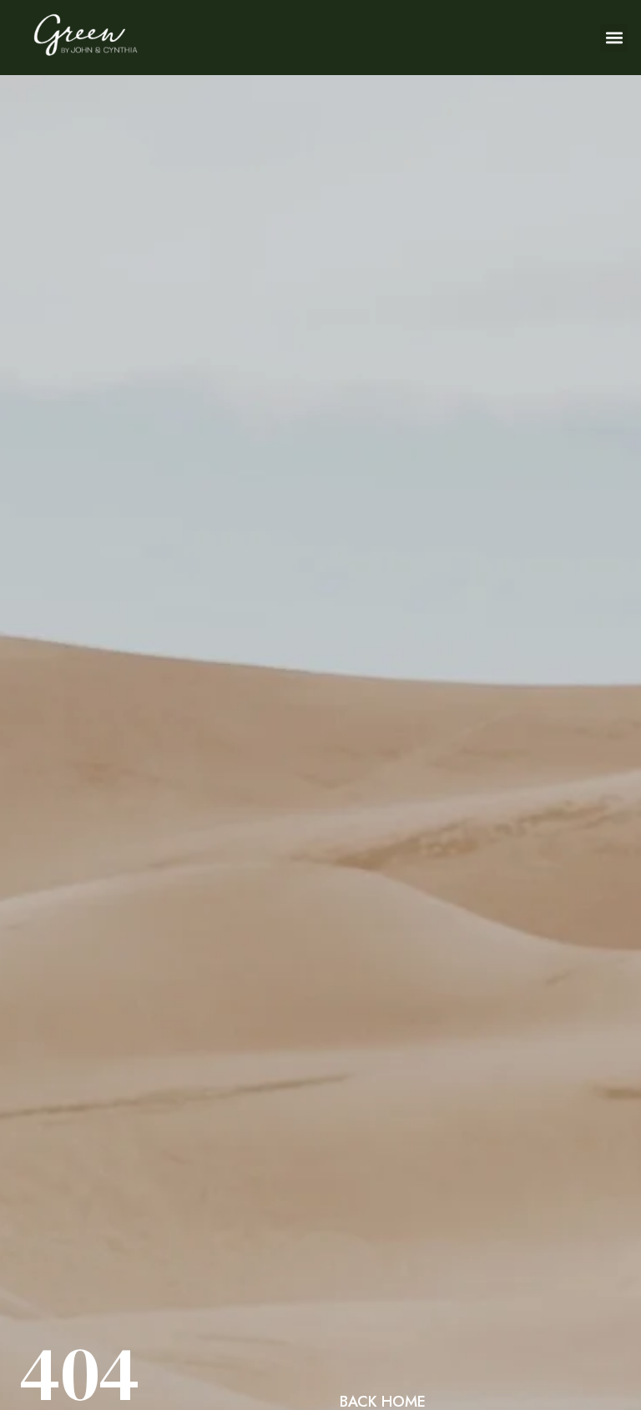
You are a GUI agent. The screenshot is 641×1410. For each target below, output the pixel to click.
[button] (614, 38)
